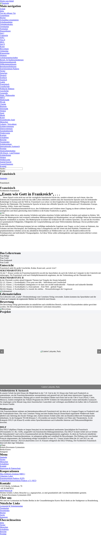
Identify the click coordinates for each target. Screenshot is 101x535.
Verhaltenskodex (6, 24)
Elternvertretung (6, 129)
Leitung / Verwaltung (8, 124)
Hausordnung (5, 31)
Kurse (2, 46)
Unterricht (4, 35)
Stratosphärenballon (7, 151)
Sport (2, 113)
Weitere (3, 111)
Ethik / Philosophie (7, 95)
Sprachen (3, 73)
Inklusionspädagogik (8, 62)
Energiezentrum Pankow (9, 69)
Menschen (4, 122)
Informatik (4, 109)
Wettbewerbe (5, 160)
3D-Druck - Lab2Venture (10, 153)
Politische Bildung (7, 89)
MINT (2, 98)
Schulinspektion (6, 22)
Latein (2, 82)
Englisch (3, 78)
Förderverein (5, 133)
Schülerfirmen (5, 155)
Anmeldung (4, 15)
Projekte (3, 149)
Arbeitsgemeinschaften (9, 58)
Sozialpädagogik (6, 131)
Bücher (3, 18)
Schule (2, 9)
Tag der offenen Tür (8, 13)
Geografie (4, 93)
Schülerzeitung (6, 144)
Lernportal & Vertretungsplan (11, 506)
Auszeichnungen (6, 164)
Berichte (3, 140)
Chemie (3, 104)
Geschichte (4, 91)
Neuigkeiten (4, 142)
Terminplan (4, 27)
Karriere (3, 135)
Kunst (2, 117)
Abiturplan (4, 51)
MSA (2, 42)
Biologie (3, 106)
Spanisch (3, 80)
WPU (2, 38)
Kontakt (3, 166)
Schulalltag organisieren (9, 20)
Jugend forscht (5, 162)
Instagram (4, 517)
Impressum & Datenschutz (10, 468)
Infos (2, 11)
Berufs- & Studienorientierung (12, 60)
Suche (2, 169)
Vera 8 (2, 40)
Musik (2, 115)
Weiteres (3, 55)
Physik (2, 102)
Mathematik (4, 100)
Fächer (2, 71)
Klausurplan (4, 53)
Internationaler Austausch (10, 146)
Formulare (4, 29)
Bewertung (4, 49)
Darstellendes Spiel (7, 120)
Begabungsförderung (8, 66)
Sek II (2, 44)
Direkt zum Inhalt (7, 1)
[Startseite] (4, 3)
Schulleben (4, 137)
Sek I (2, 33)
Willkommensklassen (8, 64)
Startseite (3, 178)
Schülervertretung (7, 126)
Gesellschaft (4, 86)
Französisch (4, 84)
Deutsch (3, 75)
